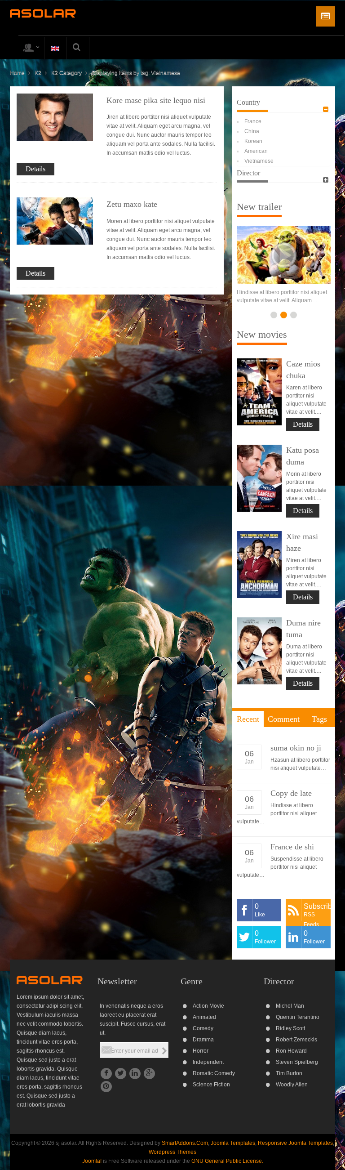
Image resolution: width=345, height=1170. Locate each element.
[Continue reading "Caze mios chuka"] (259, 391)
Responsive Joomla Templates (295, 1143)
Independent (208, 1062)
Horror (200, 1051)
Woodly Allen (292, 1084)
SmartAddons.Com (185, 1143)
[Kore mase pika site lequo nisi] (55, 117)
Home (17, 73)
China (251, 131)
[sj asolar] (43, 13)
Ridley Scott (290, 1028)
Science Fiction (211, 1084)
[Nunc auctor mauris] (284, 255)
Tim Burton (289, 1073)
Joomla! (92, 1161)
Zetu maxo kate (131, 204)
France (252, 121)
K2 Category (66, 73)
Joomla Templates (233, 1143)
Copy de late (291, 793)
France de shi (292, 846)
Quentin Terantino (297, 1017)
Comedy (203, 1028)
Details (35, 169)
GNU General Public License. (227, 1161)
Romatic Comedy (214, 1073)
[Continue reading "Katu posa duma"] (259, 478)
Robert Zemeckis (296, 1039)
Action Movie (208, 1006)
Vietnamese (259, 161)
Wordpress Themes (172, 1152)
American (256, 151)
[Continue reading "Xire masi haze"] (259, 564)
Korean (253, 141)
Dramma (203, 1039)
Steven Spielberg (297, 1062)
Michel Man (290, 1006)
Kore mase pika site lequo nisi (155, 100)
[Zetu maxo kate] (55, 221)
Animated (204, 1017)
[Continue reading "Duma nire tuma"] (259, 650)
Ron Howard (291, 1051)
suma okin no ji (295, 747)
